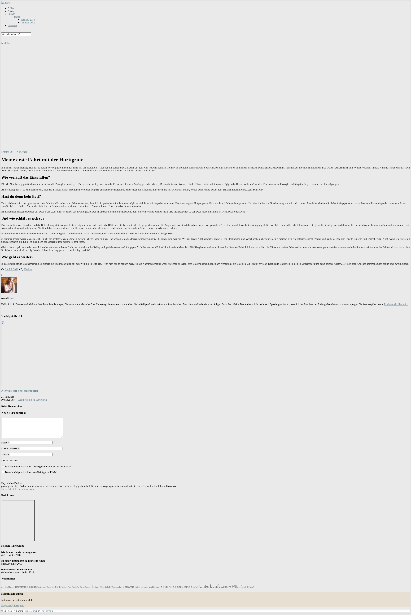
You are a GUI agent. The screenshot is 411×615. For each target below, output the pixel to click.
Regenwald (127, 586)
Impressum (30, 611)
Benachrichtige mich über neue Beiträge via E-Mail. (31, 472)
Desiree (28, 269)
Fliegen (63, 587)
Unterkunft (209, 586)
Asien (11, 11)
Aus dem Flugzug (7, 587)
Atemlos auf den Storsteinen (19, 390)
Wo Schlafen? (249, 587)
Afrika (11, 8)
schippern (145, 587)
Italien (17, 16)
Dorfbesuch (41, 587)
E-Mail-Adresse (10, 448)
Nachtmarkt (116, 587)
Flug (69, 587)
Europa (11, 14)
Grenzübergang (86, 587)
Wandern (226, 586)
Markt (102, 587)
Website (5, 454)
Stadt (194, 586)
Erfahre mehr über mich (396, 304)
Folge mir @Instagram (12, 605)
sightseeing (183, 586)
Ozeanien (12, 25)
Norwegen (22, 151)
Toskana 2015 (28, 19)
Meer (108, 586)
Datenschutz (47, 611)
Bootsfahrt (20, 586)
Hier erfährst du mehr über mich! (18, 489)
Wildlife (237, 586)
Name (5, 442)
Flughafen (75, 587)
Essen (49, 587)
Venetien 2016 (28, 22)
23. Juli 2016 (11, 269)
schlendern (155, 587)
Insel (95, 586)
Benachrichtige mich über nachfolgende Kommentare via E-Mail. (38, 466)
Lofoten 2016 (8, 151)
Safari (137, 587)
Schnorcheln (168, 586)
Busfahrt (31, 586)
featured (56, 586)
